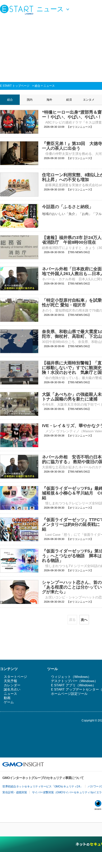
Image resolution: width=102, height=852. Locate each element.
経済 (69, 99)
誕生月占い (12, 689)
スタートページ (15, 677)
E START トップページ (14, 85)
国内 (29, 99)
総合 (37, 85)
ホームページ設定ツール (69, 694)
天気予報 (10, 681)
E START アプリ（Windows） (73, 685)
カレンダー (12, 685)
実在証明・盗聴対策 (14, 792)
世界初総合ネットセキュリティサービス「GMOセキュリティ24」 (42, 786)
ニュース (49, 85)
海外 (49, 99)
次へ (84, 620)
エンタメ (88, 99)
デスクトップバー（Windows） (74, 681)
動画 (7, 698)
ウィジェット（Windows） (71, 677)
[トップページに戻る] (18, 9)
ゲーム (9, 702)
